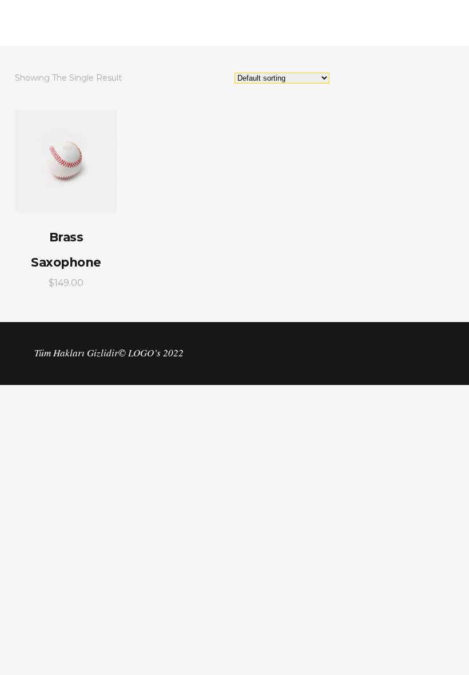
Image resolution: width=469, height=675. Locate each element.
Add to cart (66, 161)
